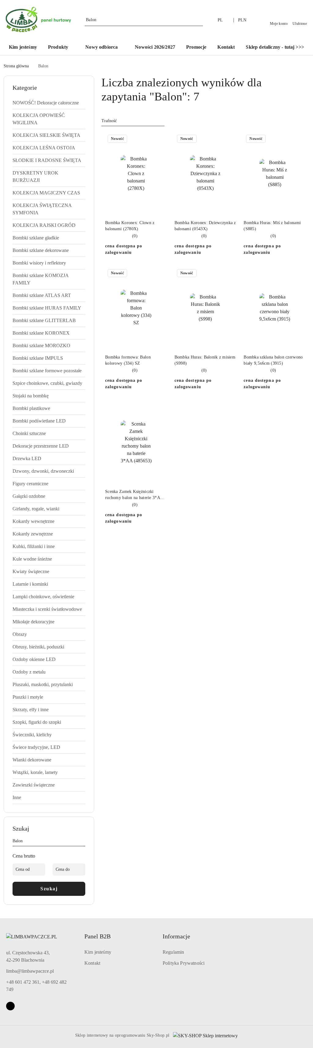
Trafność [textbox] (109, 120)
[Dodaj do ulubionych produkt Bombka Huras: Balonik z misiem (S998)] (229, 273)
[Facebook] (10, 1006)
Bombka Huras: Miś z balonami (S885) (272, 225)
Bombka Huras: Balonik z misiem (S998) (205, 360)
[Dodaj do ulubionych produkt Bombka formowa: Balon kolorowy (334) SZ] (160, 273)
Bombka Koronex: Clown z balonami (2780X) (129, 225)
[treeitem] (49, 103)
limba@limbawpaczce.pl (30, 971)
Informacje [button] (176, 936)
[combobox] (132, 121)
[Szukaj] (82, 842)
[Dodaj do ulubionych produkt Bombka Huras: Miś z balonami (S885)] (298, 139)
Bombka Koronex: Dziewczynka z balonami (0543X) (205, 225)
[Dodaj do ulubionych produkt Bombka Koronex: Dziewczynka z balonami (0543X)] (229, 139)
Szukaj (48, 888)
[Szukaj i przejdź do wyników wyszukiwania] (199, 19)
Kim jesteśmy (97, 952)
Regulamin (173, 952)
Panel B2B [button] (97, 936)
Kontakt (92, 963)
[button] (61, 47)
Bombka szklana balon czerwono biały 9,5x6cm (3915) (273, 360)
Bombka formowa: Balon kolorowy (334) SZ (128, 360)
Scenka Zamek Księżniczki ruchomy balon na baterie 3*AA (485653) (134, 495)
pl (220, 20)
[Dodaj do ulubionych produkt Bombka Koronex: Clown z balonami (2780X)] (160, 139)
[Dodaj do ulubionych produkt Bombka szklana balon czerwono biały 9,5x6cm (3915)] (298, 273)
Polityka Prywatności (183, 963)
